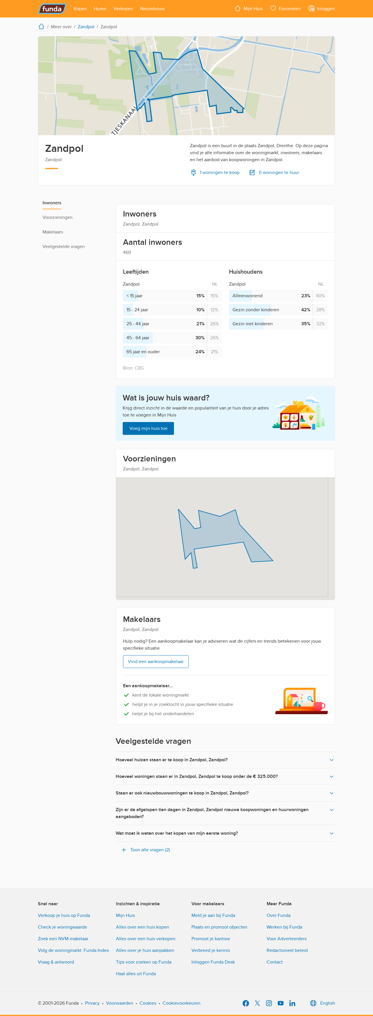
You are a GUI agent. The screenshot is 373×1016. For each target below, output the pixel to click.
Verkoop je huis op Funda (64, 915)
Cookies (148, 1003)
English (327, 1003)
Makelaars (53, 232)
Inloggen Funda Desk (213, 962)
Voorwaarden (119, 1003)
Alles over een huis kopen (142, 927)
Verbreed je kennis (210, 950)
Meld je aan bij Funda (213, 915)
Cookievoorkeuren (181, 1003)
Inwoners (52, 203)
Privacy (92, 1003)
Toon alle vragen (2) (150, 850)
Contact (275, 962)
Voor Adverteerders (287, 939)
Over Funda (279, 915)
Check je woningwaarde (62, 927)
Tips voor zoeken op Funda (143, 962)
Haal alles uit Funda (136, 974)
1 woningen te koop (220, 172)
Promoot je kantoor (210, 939)
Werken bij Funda (284, 927)
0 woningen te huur (279, 172)
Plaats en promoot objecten (219, 927)
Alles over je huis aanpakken (145, 950)
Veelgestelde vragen (64, 246)
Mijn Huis (125, 915)
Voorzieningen (58, 217)
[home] (42, 26)
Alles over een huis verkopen (145, 939)
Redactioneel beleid (287, 950)
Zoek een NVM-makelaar (63, 939)
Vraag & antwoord (56, 962)
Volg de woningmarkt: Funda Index (73, 950)
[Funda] (52, 8)
